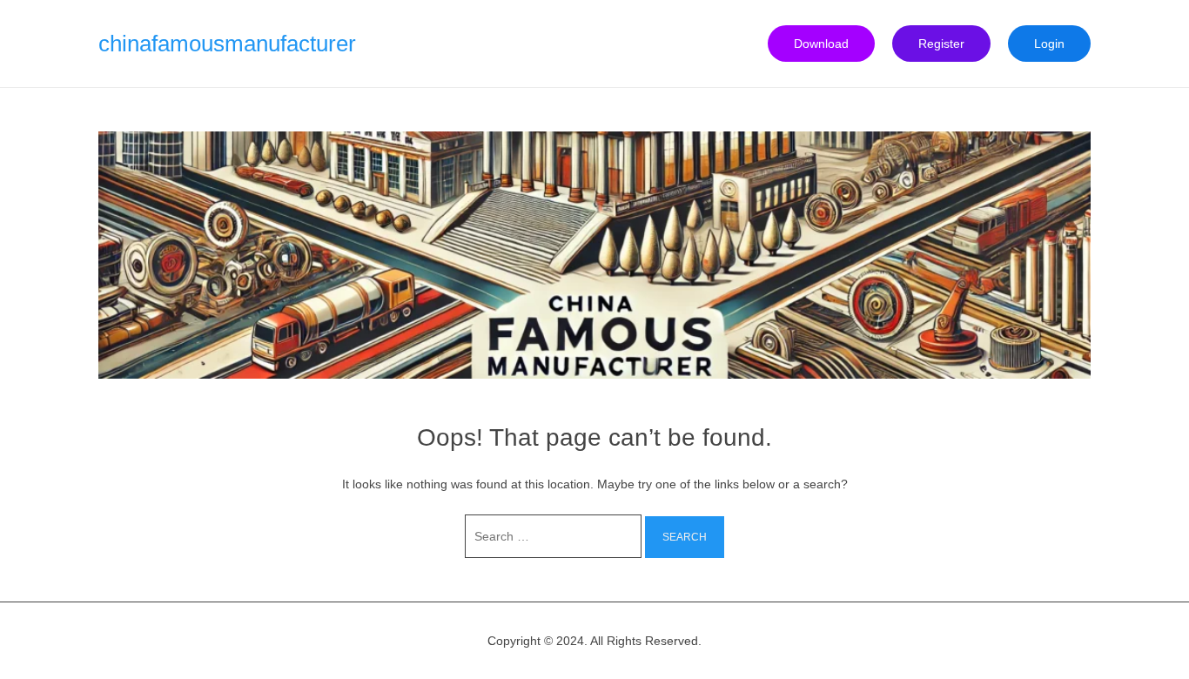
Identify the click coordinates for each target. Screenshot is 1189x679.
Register (941, 43)
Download (821, 43)
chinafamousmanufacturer (227, 43)
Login (1049, 43)
